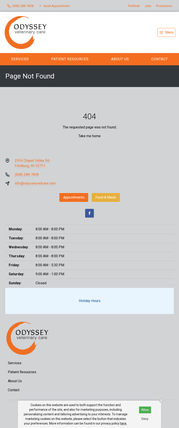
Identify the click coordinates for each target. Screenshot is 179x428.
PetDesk (134, 6)
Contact (13, 390)
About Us (120, 59)
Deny (144, 419)
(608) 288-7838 (27, 174)
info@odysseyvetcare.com (35, 183)
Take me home (89, 136)
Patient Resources (70, 59)
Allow (145, 410)
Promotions (164, 6)
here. (123, 423)
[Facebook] (89, 213)
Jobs (148, 6)
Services (20, 59)
